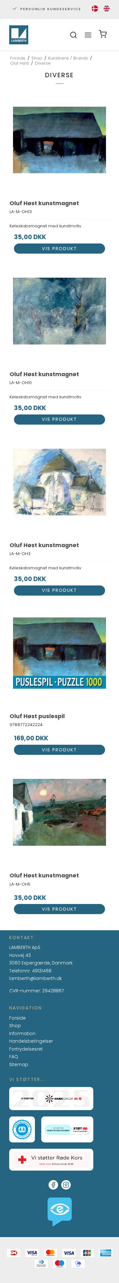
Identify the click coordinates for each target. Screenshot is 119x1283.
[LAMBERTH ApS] (18, 34)
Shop (15, 1025)
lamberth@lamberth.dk (35, 979)
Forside (17, 1018)
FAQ (13, 1057)
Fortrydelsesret (26, 1049)
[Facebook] (53, 1185)
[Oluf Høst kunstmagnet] (60, 144)
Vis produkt (59, 248)
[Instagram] (66, 1185)
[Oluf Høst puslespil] (60, 657)
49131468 (41, 971)
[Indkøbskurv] (103, 34)
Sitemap (18, 1064)
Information (22, 1034)
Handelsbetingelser (31, 1041)
